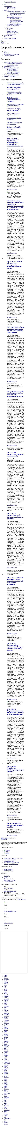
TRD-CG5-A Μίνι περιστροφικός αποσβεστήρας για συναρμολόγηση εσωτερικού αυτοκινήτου (15, 142)
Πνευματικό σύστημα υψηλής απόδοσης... (13, 109)
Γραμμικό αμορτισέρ (12, 15)
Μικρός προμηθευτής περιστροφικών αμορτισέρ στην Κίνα (15, 825)
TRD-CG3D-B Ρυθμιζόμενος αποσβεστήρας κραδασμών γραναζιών (15, 768)
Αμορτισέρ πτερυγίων (15, 22)
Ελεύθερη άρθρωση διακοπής (17, 13)
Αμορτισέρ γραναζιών (15, 20)
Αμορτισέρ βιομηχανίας (13, 25)
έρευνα (8, 189)
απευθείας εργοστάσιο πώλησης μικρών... (14, 88)
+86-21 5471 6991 (8, 888)
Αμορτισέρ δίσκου (14, 18)
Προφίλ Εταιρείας (11, 7)
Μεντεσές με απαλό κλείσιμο (14, 24)
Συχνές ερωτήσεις (8, 35)
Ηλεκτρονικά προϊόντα (12, 32)
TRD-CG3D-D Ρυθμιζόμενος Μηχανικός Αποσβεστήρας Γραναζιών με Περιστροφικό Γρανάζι (15, 711)
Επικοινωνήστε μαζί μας (10, 38)
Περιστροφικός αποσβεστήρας (14, 17)
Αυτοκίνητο (10, 28)
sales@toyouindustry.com (10, 891)
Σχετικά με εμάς (8, 6)
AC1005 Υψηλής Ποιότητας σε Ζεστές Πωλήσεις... (13, 99)
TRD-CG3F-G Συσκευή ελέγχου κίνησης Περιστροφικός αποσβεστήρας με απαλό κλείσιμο (14, 265)
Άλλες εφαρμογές (11, 34)
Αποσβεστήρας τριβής (15, 14)
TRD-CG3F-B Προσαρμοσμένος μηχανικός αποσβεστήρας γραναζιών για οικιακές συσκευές (15, 646)
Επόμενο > (5, 838)
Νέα (5, 37)
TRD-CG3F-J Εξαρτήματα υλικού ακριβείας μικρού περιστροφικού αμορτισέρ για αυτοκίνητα (15, 329)
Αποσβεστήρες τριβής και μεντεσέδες (16, 11)
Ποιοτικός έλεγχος (11, 8)
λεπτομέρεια (13, 189)
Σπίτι (5, 4)
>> (8, 838)
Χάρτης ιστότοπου (21, 899)
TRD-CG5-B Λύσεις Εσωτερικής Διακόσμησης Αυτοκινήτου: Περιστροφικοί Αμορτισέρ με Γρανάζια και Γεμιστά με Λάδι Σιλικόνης (15, 205)
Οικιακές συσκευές (11, 31)
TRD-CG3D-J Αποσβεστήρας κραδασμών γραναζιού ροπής (15, 454)
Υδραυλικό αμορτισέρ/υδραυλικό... (14, 118)
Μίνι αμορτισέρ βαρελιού (16, 21)
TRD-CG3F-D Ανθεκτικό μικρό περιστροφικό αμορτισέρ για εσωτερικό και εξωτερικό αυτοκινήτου (15, 581)
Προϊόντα (6, 10)
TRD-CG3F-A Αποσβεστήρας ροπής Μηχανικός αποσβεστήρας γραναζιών (15, 516)
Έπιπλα (8, 29)
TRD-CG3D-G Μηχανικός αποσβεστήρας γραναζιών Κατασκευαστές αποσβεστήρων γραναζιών (15, 393)
